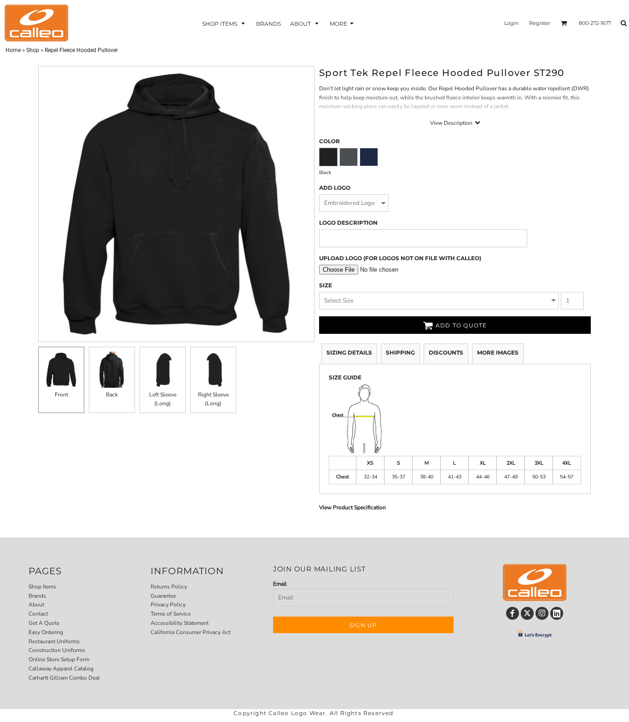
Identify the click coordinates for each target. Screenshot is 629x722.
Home (13, 50)
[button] (224, 23)
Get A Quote (44, 623)
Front (61, 394)
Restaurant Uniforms (54, 641)
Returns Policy (169, 586)
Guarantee (163, 596)
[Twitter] (527, 613)
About (36, 604)
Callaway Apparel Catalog (61, 668)
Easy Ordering (46, 632)
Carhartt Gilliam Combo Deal (64, 677)
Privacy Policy (168, 604)
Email (280, 584)
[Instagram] (542, 613)
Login (511, 23)
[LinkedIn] (556, 613)
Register (539, 23)
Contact (38, 613)
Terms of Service (171, 613)
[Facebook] (512, 613)
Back (112, 394)
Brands (37, 596)
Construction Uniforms (57, 650)
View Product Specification (352, 507)
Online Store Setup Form (59, 659)
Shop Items (42, 586)
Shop (32, 50)
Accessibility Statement (180, 623)
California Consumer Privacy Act (191, 632)
